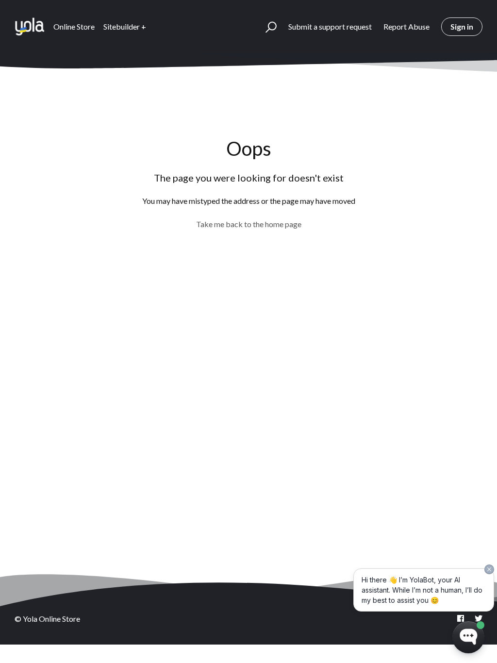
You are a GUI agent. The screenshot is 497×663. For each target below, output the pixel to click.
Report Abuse (406, 26)
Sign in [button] (461, 26)
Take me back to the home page (248, 224)
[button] (267, 26)
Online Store (74, 26)
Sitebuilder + (124, 26)
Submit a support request (330, 26)
